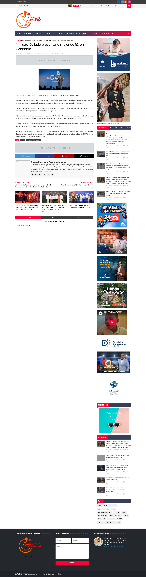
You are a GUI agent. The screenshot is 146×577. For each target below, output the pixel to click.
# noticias (29, 140)
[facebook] (118, 1)
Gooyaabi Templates (54, 574)
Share (47, 156)
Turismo (94, 34)
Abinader (63, 6)
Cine (106, 506)
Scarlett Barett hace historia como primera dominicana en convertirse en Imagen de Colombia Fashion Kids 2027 (118, 167)
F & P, (51, 53)
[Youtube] (115, 1)
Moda (124, 512)
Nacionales (28, 34)
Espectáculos (103, 509)
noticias (28, 40)
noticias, (56, 53)
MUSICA (116, 512)
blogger (28, 218)
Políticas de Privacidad (24, 557)
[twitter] (122, 1)
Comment (86, 156)
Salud (85, 34)
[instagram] (129, 1)
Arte (100, 506)
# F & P (23, 140)
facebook (80, 218)
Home (18, 34)
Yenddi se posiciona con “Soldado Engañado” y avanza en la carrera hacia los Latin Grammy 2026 (117, 468)
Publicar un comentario (24, 226)
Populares (114, 128)
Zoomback (50, 34)
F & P (22, 40)
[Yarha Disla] (129, 574)
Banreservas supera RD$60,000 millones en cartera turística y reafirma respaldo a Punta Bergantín (53, 208)
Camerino (39, 34)
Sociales (60, 34)
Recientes (103, 128)
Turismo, (61, 53)
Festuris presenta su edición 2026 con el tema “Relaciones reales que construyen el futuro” (27, 207)
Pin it (67, 156)
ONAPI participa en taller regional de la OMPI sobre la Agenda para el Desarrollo (118, 194)
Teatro (119, 519)
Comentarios (125, 128)
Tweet (27, 156)
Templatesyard (32, 574)
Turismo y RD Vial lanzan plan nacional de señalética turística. (80, 206)
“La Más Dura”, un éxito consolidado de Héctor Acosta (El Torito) (117, 457)
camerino (111, 522)
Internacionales (74, 34)
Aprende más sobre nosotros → (114, 546)
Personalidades (106, 34)
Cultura (113, 506)
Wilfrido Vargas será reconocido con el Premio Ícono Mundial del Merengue (118, 490)
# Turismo (37, 140)
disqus (54, 218)
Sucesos (111, 519)
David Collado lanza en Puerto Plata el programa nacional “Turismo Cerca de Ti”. (118, 154)
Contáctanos (21, 2)
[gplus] (125, 1)
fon (118, 522)
